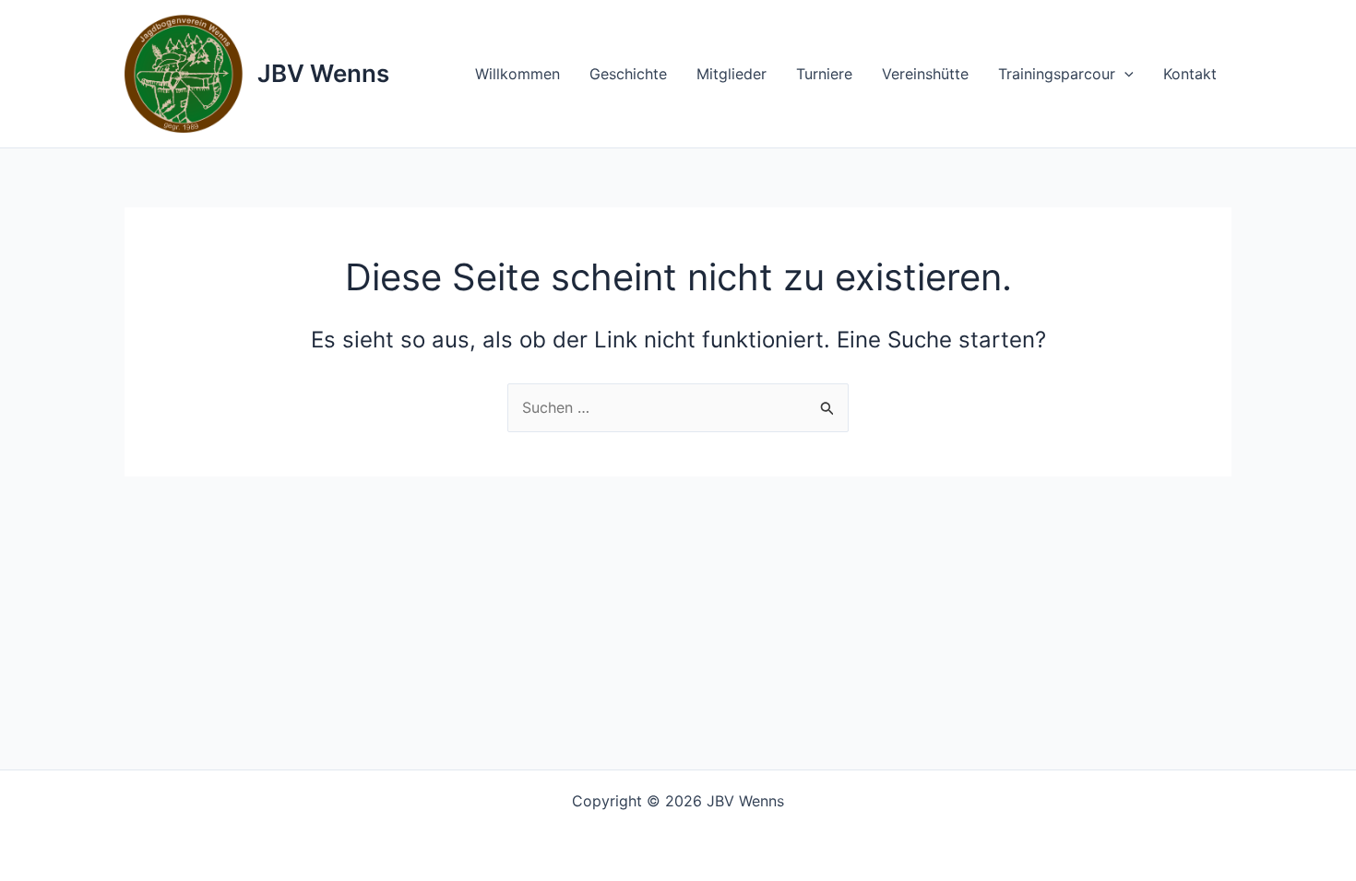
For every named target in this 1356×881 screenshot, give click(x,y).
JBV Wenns (323, 73)
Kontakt (1190, 74)
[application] (1124, 74)
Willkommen (517, 74)
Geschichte (628, 74)
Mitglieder (731, 74)
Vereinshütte (925, 74)
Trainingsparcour (1056, 74)
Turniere (824, 74)
